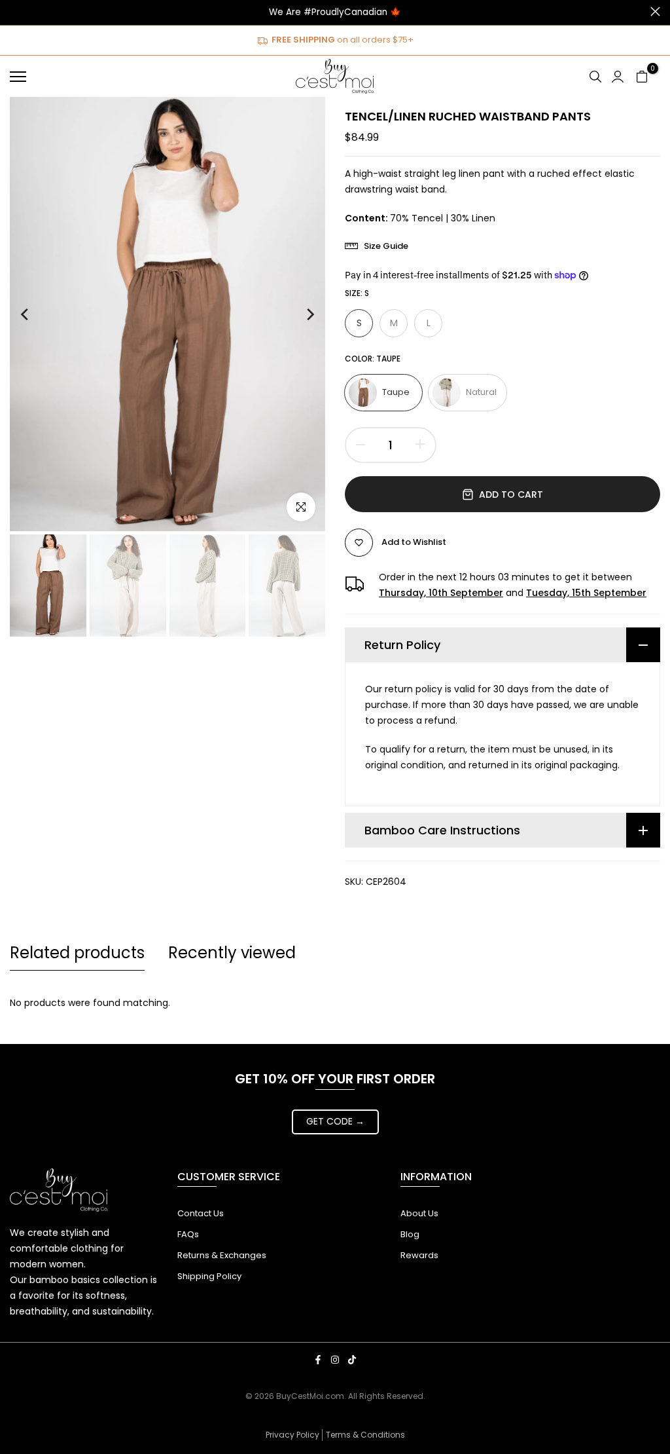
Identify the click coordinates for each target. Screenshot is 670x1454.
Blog (409, 1234)
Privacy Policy (292, 1434)
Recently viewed (232, 952)
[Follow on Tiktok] (352, 1359)
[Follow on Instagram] (335, 1359)
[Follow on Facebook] (318, 1359)
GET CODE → (335, 1121)
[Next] (297, 314)
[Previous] (37, 314)
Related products (77, 952)
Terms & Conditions (365, 1434)
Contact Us (200, 1213)
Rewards (419, 1255)
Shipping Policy (209, 1276)
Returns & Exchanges (221, 1255)
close (15, 11)
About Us (419, 1213)
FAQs (188, 1234)
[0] (642, 77)
